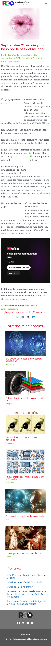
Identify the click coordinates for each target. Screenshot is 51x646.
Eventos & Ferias (30, 58)
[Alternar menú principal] (46, 3)
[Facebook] (23, 316)
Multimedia (9, 482)
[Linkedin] (33, 316)
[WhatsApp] (17, 316)
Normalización (11, 364)
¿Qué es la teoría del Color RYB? (25, 582)
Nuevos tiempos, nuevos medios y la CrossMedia (24, 478)
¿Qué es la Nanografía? (20, 587)
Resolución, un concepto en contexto (21, 438)
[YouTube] (28, 623)
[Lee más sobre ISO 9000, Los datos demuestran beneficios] (25, 343)
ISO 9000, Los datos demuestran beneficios (23, 359)
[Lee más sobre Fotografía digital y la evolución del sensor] (25, 382)
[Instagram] (32, 623)
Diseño (8, 557)
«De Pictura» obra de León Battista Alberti (26, 576)
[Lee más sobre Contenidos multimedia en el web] (25, 500)
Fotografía (9, 404)
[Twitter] (28, 316)
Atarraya (43, 639)
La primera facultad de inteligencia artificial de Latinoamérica (26, 602)
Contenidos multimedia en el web (24, 516)
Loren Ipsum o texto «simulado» (23, 553)
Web (7, 520)
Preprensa (9, 443)
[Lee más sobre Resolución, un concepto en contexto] (25, 422)
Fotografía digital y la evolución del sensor (25, 399)
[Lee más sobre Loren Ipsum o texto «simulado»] (25, 538)
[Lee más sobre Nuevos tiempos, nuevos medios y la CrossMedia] (25, 461)
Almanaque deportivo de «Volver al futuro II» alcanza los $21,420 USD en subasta (26, 594)
